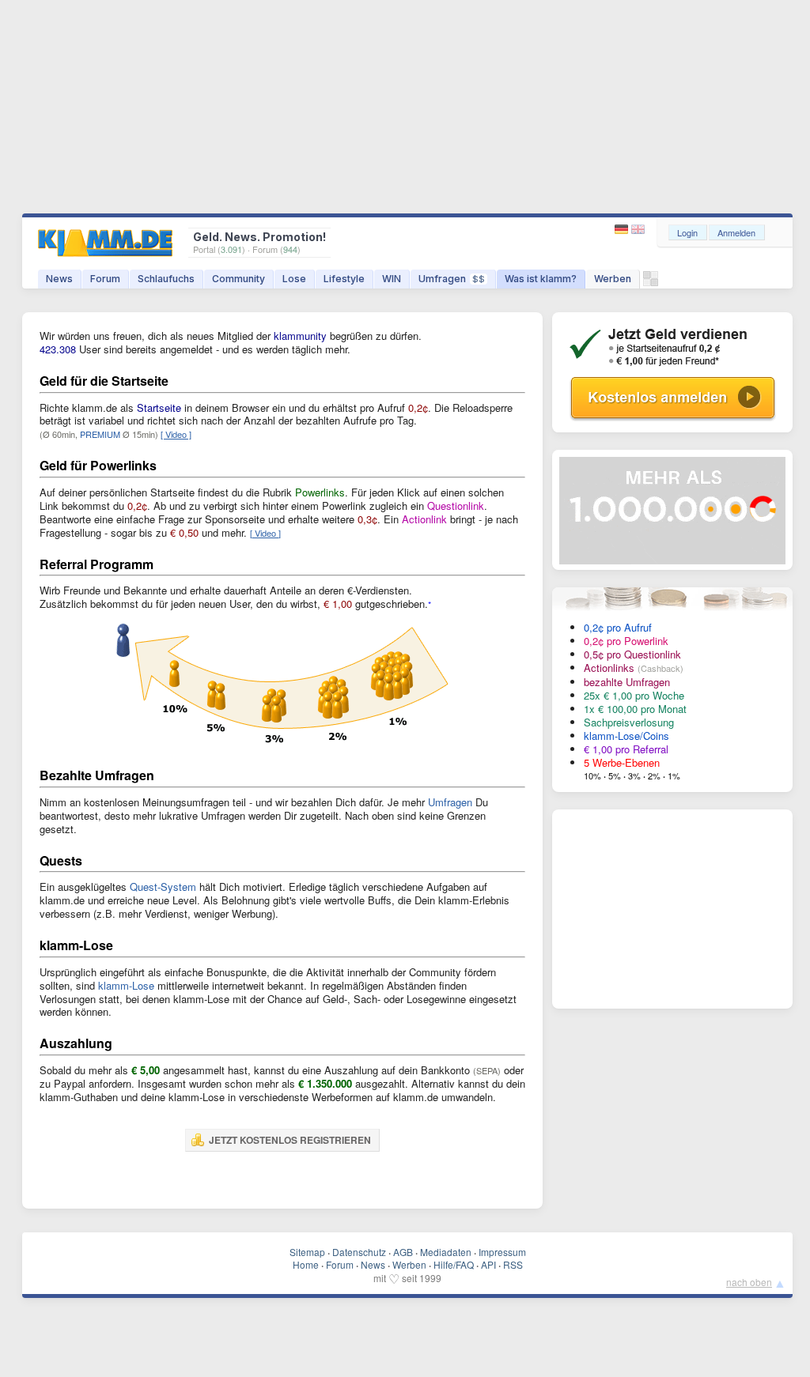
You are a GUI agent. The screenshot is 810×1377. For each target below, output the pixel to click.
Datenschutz (359, 1251)
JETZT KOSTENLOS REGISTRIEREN (290, 1140)
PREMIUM (100, 434)
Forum (105, 279)
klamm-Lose (126, 985)
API (488, 1264)
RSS (513, 1264)
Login (687, 232)
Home (306, 1264)
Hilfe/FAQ (453, 1264)
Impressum (502, 1251)
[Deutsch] (623, 229)
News (59, 279)
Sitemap (307, 1251)
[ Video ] (176, 434)
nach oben (749, 1281)
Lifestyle (344, 279)
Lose (294, 279)
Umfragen (451, 279)
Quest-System (163, 886)
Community (238, 279)
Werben (612, 279)
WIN (391, 279)
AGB (403, 1251)
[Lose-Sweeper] (650, 283)
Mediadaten (445, 1251)
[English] (638, 229)
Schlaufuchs (166, 279)
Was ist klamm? (541, 279)
